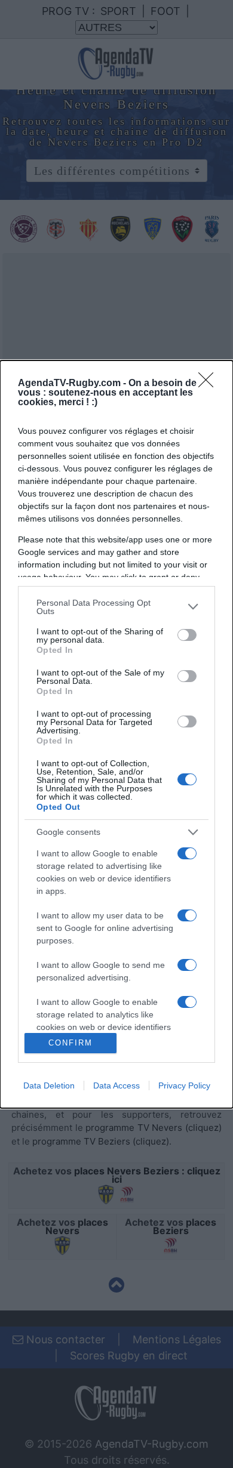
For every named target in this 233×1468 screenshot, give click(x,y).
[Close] (209, 383)
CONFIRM (70, 1042)
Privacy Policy (184, 1085)
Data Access (116, 1085)
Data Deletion (49, 1085)
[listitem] (116, 607)
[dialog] (116, 734)
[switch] (187, 635)
